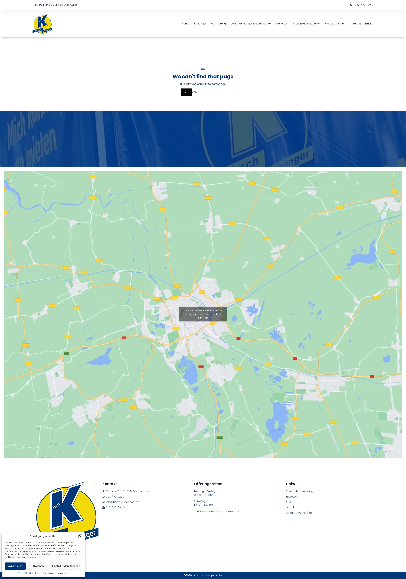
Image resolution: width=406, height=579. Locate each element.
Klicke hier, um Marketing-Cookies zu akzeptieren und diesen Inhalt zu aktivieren (203, 314)
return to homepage (213, 84)
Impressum (63, 573)
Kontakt (290, 507)
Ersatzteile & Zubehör (306, 23)
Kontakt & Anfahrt (336, 23)
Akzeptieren (15, 566)
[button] (80, 536)
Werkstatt (282, 23)
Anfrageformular (362, 23)
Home (185, 23)
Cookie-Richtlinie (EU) (299, 513)
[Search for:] (203, 92)
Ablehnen (38, 566)
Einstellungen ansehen (66, 566)
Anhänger (200, 23)
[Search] (186, 92)
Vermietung (218, 23)
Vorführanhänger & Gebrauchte (251, 23)
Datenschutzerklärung (45, 573)
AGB (288, 502)
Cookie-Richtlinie (26, 573)
